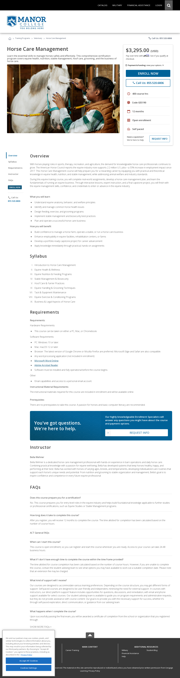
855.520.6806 (14, 201)
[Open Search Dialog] (169, 5)
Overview (12, 155)
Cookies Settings (28, 668)
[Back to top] (90, 646)
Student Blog (152, 650)
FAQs (10, 180)
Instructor (13, 174)
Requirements (15, 168)
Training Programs (22, 38)
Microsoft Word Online (46, 360)
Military (125, 650)
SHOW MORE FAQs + (40, 626)
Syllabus (12, 161)
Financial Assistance (130, 653)
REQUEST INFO (159, 138)
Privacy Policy (94, 671)
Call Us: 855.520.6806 (160, 38)
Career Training (72, 650)
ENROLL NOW (148, 73)
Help (124, 656)
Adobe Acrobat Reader (46, 365)
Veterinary (38, 38)
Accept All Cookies (29, 660)
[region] (28, 653)
